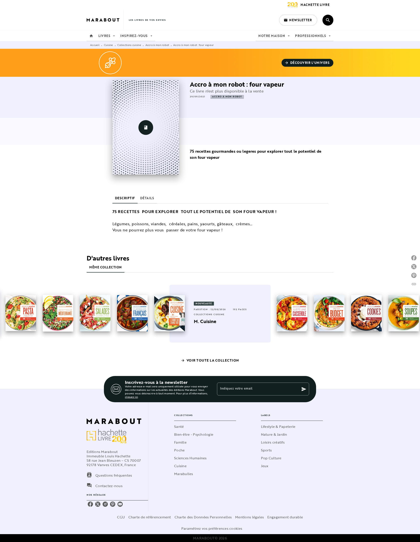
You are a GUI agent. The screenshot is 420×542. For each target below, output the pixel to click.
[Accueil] (105, 20)
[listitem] (90, 504)
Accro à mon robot (157, 45)
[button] (298, 20)
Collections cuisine (129, 45)
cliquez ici (131, 397)
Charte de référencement (149, 517)
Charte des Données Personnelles (203, 517)
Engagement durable (285, 517)
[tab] (91, 36)
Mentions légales (249, 517)
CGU (121, 517)
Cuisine (108, 45)
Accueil (95, 45)
